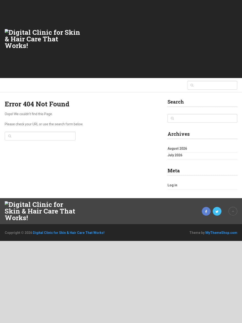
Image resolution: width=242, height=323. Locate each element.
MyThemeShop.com (221, 233)
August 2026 (177, 148)
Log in (172, 185)
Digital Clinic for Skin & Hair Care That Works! (68, 233)
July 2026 (175, 155)
